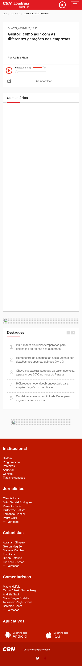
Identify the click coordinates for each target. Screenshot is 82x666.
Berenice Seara (12, 606)
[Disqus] (41, 159)
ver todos (13, 521)
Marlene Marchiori (14, 550)
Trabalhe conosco (14, 477)
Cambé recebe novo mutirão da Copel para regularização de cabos (40, 398)
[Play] (9, 70)
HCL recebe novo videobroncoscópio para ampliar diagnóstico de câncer (39, 385)
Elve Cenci (9, 554)
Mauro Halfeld (11, 586)
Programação (11, 462)
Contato (8, 473)
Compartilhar (44, 80)
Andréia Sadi (11, 594)
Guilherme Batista (14, 510)
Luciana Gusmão (13, 562)
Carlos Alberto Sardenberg (19, 590)
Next (73, 332)
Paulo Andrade (12, 506)
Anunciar (8, 470)
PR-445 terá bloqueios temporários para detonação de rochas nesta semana (38, 346)
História (7, 458)
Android (20, 635)
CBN (5, 14)
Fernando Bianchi (14, 513)
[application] (41, 69)
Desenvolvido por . (36, 649)
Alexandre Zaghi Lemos (17, 602)
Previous (68, 332)
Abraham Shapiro (14, 542)
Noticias (15, 14)
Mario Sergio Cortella (16, 598)
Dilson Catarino (12, 558)
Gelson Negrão (12, 546)
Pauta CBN (10, 517)
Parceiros (9, 466)
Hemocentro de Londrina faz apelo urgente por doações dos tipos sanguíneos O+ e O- (42, 359)
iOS (61, 635)
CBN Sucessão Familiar (36, 14)
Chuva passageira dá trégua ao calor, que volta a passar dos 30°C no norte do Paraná (42, 372)
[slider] (39, 67)
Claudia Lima (11, 498)
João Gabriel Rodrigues (17, 502)
